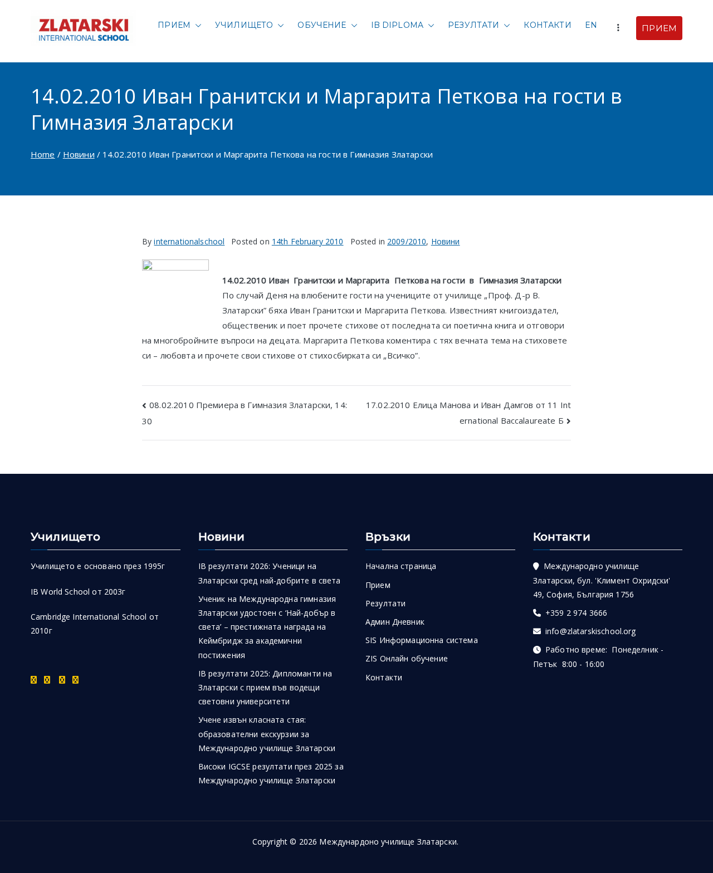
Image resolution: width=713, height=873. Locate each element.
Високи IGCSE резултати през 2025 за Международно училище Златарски (271, 773)
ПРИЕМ (659, 28)
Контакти (547, 25)
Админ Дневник (394, 621)
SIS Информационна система (421, 640)
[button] (196, 25)
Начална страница (400, 566)
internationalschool (189, 241)
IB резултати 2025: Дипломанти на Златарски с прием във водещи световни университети (265, 687)
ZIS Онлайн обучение (406, 658)
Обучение (321, 25)
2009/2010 (406, 241)
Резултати (473, 25)
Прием (174, 25)
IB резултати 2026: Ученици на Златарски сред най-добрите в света (269, 573)
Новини (445, 241)
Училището (244, 25)
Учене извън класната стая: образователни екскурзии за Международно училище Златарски (267, 733)
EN (591, 25)
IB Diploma (397, 25)
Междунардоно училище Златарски (388, 841)
